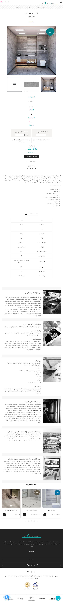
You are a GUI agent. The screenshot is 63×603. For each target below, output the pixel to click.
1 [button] (37, 521)
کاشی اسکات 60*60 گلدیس (11, 510)
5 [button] (25, 521)
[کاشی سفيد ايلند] (6, 23)
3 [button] (31, 521)
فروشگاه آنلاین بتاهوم (37, 182)
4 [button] (28, 521)
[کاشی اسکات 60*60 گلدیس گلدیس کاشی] (11, 498)
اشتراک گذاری (31, 166)
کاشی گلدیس (28, 402)
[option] (48, 84)
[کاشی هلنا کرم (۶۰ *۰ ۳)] (56, 23)
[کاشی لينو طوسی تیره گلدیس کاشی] (48, 84)
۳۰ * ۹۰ (30, 110)
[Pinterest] (31, 572)
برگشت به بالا (31, 551)
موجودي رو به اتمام (50, 31)
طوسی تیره (30, 118)
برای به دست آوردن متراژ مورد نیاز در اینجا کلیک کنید (21, 141)
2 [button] (34, 521)
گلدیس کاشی (31, 97)
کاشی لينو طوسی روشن (31, 510)
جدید (57, 493)
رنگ (31, 114)
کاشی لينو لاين (51, 510)
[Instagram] (28, 572)
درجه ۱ (30, 125)
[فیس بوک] (35, 572)
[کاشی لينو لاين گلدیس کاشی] (51, 498)
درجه (31, 122)
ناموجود (37, 492)
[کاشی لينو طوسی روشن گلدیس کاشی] (31, 498)
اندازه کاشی (31, 107)
